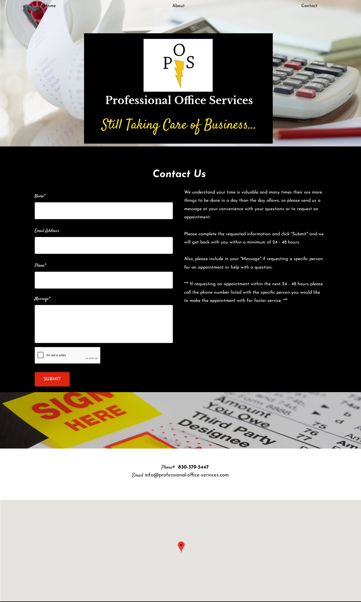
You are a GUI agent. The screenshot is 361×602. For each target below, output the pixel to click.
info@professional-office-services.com (187, 475)
